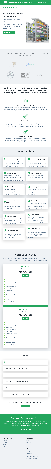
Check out (41, 2)
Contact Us (28, 442)
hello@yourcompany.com (31, 458)
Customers (5, 442)
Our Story (5, 440)
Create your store (8, 32)
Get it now (25, 275)
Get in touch (25, 406)
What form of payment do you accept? (17, 381)
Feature (4, 444)
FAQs (27, 440)
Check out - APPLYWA (25, 429)
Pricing (4, 446)
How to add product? (12, 388)
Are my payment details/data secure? (17, 368)
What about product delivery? (15, 375)
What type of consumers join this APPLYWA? (20, 394)
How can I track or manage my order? (17, 362)
